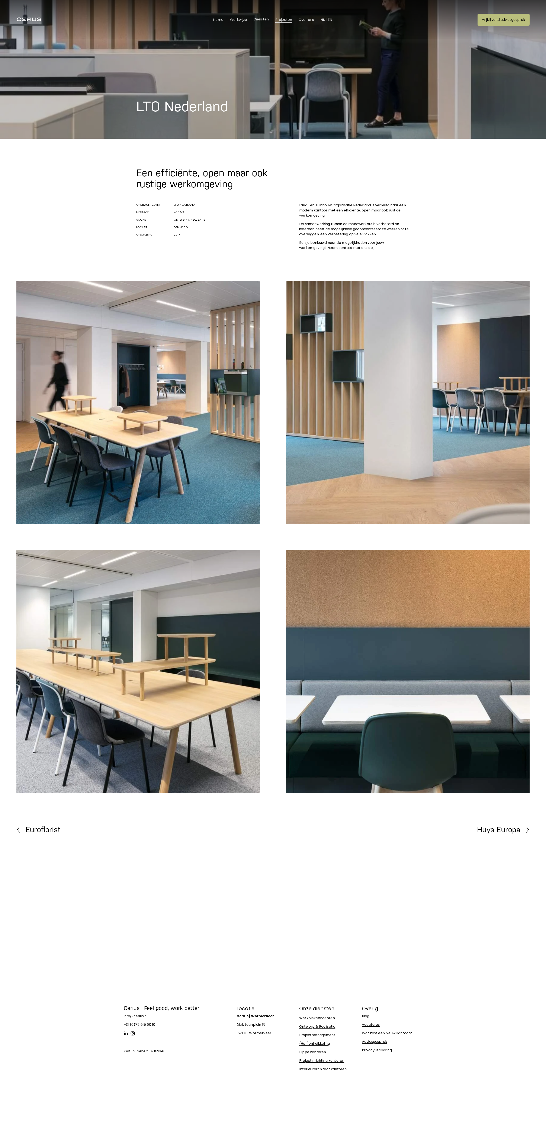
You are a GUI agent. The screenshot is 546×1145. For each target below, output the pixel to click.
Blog (365, 1016)
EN (330, 19)
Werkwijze (238, 19)
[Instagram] (133, 1033)
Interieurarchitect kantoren (323, 1069)
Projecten (283, 19)
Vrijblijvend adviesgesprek (503, 19)
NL (323, 19)
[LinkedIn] (126, 1033)
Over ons (306, 19)
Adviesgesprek (374, 1041)
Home (218, 19)
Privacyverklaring (377, 1050)
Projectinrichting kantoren (321, 1060)
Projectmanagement (317, 1035)
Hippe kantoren (312, 1052)
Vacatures (371, 1024)
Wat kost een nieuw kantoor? (387, 1033)
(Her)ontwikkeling (314, 1043)
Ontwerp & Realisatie (317, 1026)
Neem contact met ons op (350, 247)
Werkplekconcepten (317, 1018)
